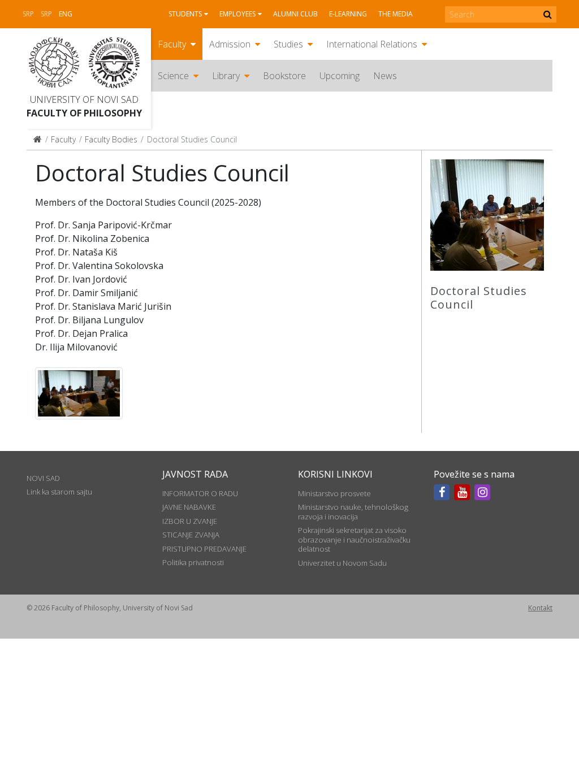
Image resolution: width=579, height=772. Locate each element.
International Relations (371, 44)
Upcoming (339, 76)
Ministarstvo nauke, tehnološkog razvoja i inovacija (353, 511)
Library (226, 76)
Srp (28, 14)
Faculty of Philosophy (84, 113)
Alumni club (295, 14)
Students (185, 14)
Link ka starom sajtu (59, 492)
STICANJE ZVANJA (190, 535)
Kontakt (540, 608)
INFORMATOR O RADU (200, 493)
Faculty (172, 44)
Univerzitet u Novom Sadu (342, 563)
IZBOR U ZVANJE (189, 521)
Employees (237, 14)
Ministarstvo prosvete (334, 493)
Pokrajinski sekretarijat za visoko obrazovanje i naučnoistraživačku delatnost (354, 539)
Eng (65, 14)
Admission (229, 44)
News (385, 76)
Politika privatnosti (193, 562)
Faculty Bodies (111, 139)
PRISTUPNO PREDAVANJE (204, 549)
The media (395, 14)
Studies (288, 44)
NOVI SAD (43, 478)
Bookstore (284, 76)
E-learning (348, 14)
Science (173, 76)
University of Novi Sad (84, 99)
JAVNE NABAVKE (189, 507)
